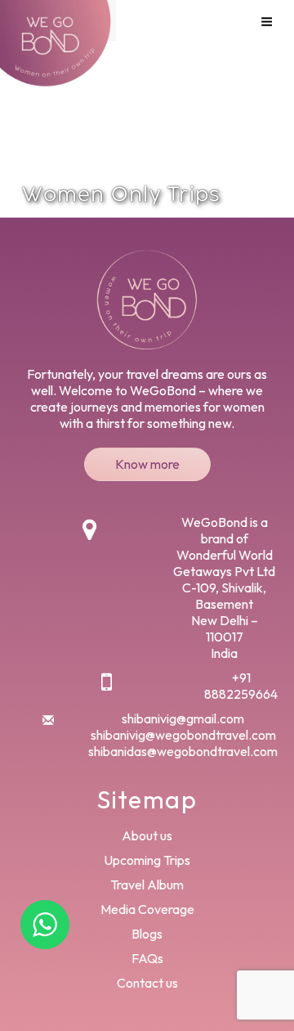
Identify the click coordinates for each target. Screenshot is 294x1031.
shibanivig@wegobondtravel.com (183, 735)
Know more (147, 464)
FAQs (147, 958)
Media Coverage (147, 909)
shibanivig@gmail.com (183, 718)
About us (147, 835)
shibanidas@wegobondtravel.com (183, 751)
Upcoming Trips (147, 860)
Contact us (147, 983)
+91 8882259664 (241, 685)
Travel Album (147, 884)
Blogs (147, 933)
